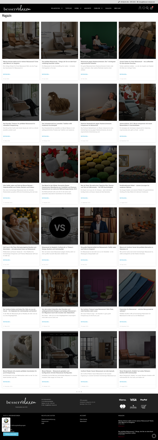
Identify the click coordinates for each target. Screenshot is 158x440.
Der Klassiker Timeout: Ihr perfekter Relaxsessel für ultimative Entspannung (19, 124)
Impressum (45, 421)
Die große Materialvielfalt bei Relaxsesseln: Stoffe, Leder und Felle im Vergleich (98, 248)
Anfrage (5, 427)
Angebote (87, 8)
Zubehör (97, 8)
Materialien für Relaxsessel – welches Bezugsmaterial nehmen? (136, 310)
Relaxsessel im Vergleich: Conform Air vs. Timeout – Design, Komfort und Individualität (58, 248)
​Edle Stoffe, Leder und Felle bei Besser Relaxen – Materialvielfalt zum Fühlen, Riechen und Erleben (18, 186)
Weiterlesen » (6, 74)
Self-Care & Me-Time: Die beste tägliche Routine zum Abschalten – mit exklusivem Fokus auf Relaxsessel (19, 248)
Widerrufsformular (8, 431)
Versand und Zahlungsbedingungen (14, 425)
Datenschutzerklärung (48, 419)
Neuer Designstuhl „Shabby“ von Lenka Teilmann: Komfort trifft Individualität (135, 372)
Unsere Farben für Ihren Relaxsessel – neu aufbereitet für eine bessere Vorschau (136, 62)
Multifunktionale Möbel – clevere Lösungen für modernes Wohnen (134, 186)
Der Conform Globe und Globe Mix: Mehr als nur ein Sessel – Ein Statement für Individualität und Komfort (20, 310)
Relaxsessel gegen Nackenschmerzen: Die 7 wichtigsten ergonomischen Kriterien (98, 62)
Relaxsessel (55, 8)
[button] (147, 8)
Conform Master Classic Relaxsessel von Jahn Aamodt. (97, 371)
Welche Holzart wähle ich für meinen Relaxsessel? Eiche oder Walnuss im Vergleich (20, 62)
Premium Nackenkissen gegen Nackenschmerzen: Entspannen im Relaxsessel (96, 124)
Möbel (77, 8)
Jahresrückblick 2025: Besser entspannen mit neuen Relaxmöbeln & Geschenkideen (136, 124)
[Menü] (9, 419)
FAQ (4, 419)
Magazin (108, 8)
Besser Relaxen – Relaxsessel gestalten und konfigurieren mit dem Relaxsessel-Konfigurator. (57, 372)
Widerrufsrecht (7, 429)
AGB (43, 423)
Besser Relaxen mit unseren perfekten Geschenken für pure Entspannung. (20, 372)
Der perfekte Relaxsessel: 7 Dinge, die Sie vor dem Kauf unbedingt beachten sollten (59, 62)
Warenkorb (83, 421)
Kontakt (5, 423)
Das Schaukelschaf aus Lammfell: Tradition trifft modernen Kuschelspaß (57, 124)
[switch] (6, 430)
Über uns (117, 8)
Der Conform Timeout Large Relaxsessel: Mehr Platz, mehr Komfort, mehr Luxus (97, 310)
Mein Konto (83, 419)
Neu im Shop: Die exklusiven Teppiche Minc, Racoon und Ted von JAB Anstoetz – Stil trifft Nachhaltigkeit (97, 186)
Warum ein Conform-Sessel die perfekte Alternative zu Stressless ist (136, 248)
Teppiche (68, 8)
